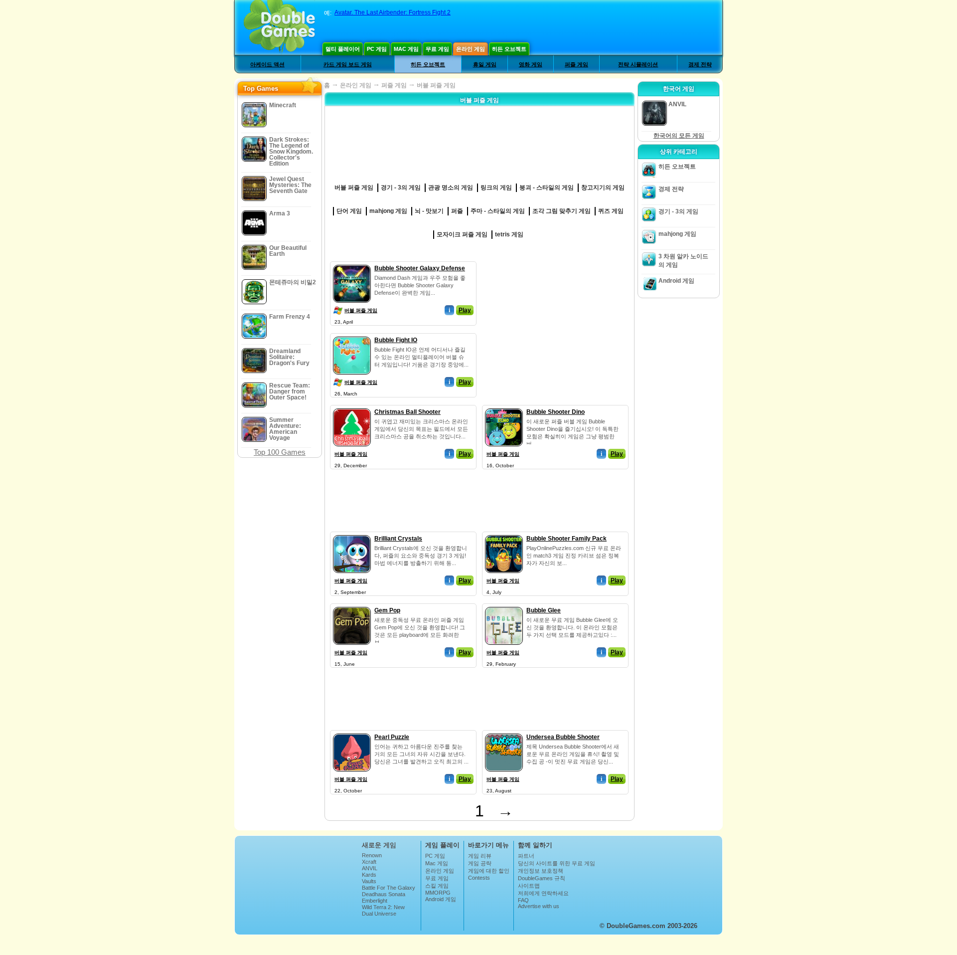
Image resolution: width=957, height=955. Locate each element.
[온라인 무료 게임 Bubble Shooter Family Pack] (504, 533)
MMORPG (438, 893)
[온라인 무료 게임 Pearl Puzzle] (352, 731)
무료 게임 (437, 49)
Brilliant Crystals (398, 538)
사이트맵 (529, 886)
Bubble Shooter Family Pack (566, 538)
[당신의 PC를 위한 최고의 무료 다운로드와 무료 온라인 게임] (279, 27)
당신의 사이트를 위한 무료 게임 (556, 863)
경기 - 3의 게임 (678, 211)
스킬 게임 (437, 886)
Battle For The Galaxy (388, 888)
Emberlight (374, 901)
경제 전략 (700, 64)
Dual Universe (379, 914)
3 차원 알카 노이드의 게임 (683, 260)
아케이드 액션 (267, 64)
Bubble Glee (543, 610)
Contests (479, 878)
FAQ (523, 900)
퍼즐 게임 (576, 64)
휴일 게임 (484, 64)
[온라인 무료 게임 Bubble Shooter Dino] (504, 406)
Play (465, 310)
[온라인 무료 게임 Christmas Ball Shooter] (352, 406)
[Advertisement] (556, 323)
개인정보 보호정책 (540, 871)
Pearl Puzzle (391, 737)
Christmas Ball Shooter (407, 411)
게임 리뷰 (479, 856)
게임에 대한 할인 (488, 871)
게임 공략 (479, 863)
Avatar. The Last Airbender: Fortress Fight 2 (392, 12)
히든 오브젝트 (509, 49)
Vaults (369, 881)
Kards (369, 875)
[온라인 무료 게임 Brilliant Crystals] (352, 533)
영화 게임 (530, 64)
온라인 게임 (470, 49)
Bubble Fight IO (395, 340)
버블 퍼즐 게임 (360, 310)
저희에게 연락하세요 (543, 893)
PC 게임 (377, 49)
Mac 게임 (406, 49)
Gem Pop (387, 610)
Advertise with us (538, 906)
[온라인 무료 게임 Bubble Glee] (504, 604)
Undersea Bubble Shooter (563, 737)
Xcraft (369, 862)
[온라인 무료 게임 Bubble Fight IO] (352, 334)
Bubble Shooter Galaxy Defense (419, 268)
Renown (372, 855)
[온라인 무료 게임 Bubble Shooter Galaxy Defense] (352, 262)
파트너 (526, 856)
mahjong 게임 (677, 233)
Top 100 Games (280, 452)
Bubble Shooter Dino (555, 411)
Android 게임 (676, 280)
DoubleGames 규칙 (541, 878)
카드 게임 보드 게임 (347, 64)
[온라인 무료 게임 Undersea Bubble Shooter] (504, 731)
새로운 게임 (379, 845)
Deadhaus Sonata (383, 894)
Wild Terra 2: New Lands (383, 910)
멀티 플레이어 (342, 49)
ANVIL (369, 868)
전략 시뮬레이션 (638, 64)
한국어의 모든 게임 (678, 135)
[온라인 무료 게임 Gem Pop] (352, 604)
